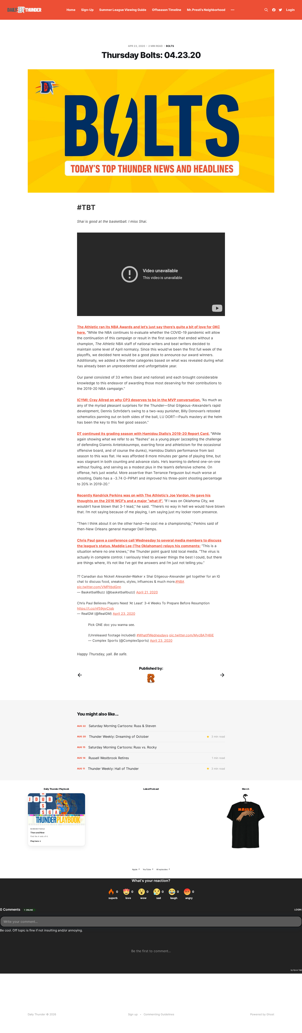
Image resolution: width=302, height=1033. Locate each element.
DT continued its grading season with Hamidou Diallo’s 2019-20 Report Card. (143, 434)
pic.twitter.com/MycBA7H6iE (191, 635)
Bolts (170, 45)
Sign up (133, 1014)
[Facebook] (273, 10)
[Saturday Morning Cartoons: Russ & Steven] (151, 726)
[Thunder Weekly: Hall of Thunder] (151, 768)
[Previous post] (79, 675)
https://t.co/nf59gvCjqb (95, 608)
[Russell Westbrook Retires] (151, 758)
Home (71, 10)
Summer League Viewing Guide (122, 10)
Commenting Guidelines (159, 1014)
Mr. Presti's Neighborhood (206, 10)
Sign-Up (87, 10)
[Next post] (222, 675)
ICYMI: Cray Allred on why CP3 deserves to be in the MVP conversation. (139, 400)
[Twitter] (280, 10)
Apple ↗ (136, 869)
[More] (232, 10)
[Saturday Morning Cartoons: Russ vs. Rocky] (151, 747)
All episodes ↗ (163, 869)
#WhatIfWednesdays (152, 635)
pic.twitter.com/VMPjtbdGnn (99, 587)
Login (290, 10)
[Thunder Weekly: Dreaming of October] (151, 736)
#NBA (179, 581)
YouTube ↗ (148, 869)
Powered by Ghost (262, 1014)
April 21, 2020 (147, 592)
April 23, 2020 (124, 613)
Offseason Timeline (166, 10)
